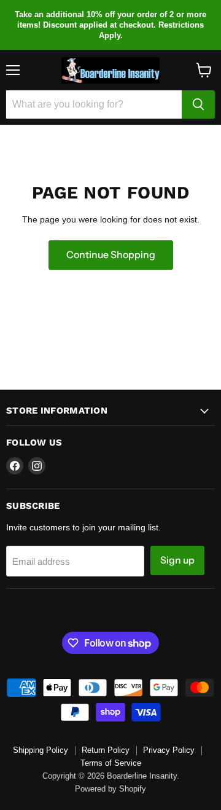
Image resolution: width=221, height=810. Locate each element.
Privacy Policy (169, 750)
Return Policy (106, 750)
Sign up (177, 560)
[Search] (198, 104)
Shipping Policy (40, 750)
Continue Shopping (110, 255)
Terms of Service (110, 763)
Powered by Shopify (110, 788)
